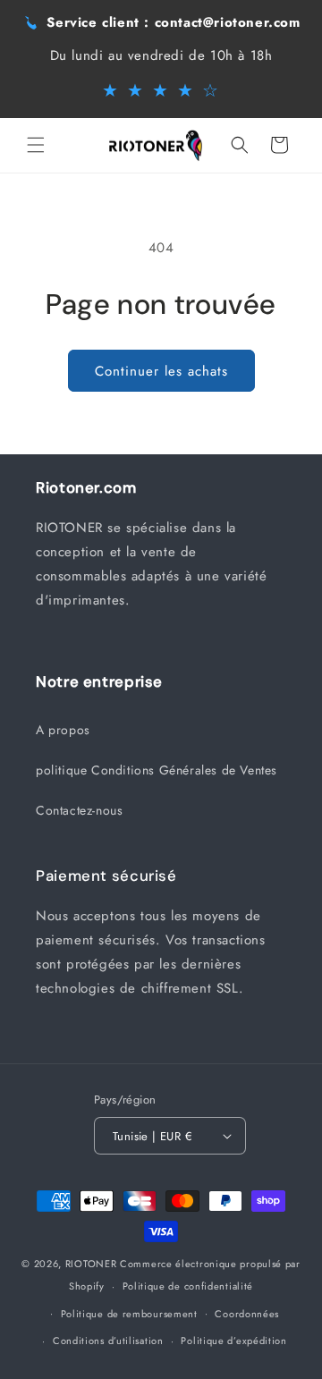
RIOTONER (91, 1263)
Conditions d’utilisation (108, 1340)
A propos (63, 730)
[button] (35, 145)
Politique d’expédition (233, 1340)
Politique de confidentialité (188, 1286)
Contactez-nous (79, 810)
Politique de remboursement (129, 1314)
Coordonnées (247, 1314)
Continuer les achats (161, 371)
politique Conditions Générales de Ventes (156, 770)
